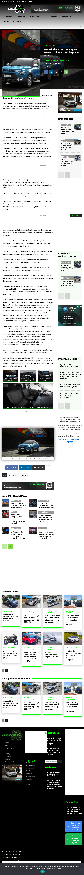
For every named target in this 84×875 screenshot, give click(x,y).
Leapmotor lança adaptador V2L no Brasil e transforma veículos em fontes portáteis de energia (18, 534)
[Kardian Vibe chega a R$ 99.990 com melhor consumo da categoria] (73, 638)
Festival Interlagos (43, 512)
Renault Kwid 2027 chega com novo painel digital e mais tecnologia (54, 751)
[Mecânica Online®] (16, 9)
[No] (81, 869)
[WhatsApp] (66, 72)
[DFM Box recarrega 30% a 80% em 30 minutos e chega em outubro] (77, 158)
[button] (79, 26)
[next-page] (10, 546)
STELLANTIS (24, 475)
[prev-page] (4, 546)
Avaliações (65, 125)
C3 (9, 475)
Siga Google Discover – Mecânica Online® (75, 826)
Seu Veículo (43, 501)
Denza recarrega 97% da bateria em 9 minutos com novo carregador (72, 620)
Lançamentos (71, 648)
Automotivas (50, 45)
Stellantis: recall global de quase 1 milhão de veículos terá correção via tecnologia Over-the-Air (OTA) (18, 518)
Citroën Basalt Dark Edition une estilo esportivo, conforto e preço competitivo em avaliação (54, 784)
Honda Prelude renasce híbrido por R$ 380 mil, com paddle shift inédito (31, 657)
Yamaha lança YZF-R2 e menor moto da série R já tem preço (10, 654)
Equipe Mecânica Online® (57, 60)
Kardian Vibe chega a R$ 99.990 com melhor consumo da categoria (73, 655)
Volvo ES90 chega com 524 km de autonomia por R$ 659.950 (67, 146)
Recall (14, 511)
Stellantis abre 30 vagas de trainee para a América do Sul (18, 505)
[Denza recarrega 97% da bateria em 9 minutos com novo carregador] (73, 601)
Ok (43, 872)
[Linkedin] (51, 72)
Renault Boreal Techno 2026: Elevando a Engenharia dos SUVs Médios (70, 395)
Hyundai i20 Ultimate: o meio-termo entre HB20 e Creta (10, 617)
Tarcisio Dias (71, 802)
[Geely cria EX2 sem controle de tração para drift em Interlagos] (52, 638)
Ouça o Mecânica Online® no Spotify (73, 839)
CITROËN (15, 475)
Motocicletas (9, 648)
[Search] (59, 761)
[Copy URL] (61, 72)
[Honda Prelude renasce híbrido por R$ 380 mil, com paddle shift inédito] (31, 638)
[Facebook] (46, 72)
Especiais (43, 528)
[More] (48, 467)
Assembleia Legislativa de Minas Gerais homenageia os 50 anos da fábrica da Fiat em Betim (46, 534)
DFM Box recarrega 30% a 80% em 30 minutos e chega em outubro (52, 619)
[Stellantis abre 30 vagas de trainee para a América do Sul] (5, 503)
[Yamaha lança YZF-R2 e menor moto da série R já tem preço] (11, 638)
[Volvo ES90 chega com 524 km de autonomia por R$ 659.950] (77, 142)
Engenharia (15, 501)
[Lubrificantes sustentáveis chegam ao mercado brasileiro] (33, 503)
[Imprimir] (56, 72)
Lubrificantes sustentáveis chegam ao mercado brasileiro (46, 505)
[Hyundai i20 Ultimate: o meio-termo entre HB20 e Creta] (77, 127)
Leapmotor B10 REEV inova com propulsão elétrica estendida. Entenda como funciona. (45, 519)
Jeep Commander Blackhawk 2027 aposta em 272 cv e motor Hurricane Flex (70, 386)
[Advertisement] (42, 121)
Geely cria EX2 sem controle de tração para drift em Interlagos (52, 656)
